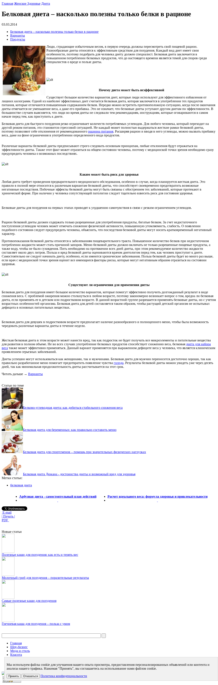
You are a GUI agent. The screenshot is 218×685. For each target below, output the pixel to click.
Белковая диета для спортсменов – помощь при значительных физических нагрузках (84, 452)
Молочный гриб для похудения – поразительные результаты (45, 578)
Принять (13, 676)
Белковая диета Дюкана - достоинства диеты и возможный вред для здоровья (79, 474)
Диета (45, 3)
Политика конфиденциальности (63, 676)
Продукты (17, 39)
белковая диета (21, 485)
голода (118, 363)
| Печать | (8, 516)
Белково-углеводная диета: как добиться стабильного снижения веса (73, 407)
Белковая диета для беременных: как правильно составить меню (69, 430)
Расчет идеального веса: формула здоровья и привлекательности (158, 496)
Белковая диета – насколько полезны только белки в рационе (54, 31)
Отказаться (30, 676)
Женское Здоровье (27, 3)
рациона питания (100, 131)
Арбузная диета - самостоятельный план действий (57, 496)
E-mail (6, 512)
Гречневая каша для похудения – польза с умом (36, 624)
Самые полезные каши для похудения (29, 601)
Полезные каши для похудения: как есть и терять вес (40, 554)
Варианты (17, 35)
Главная (7, 3)
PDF (5, 520)
